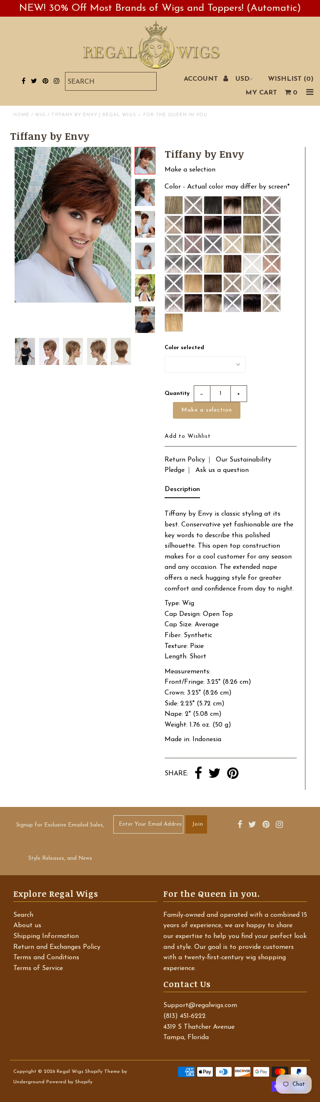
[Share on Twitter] (214, 774)
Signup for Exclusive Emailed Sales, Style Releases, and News (60, 841)
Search (23, 915)
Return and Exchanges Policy (56, 947)
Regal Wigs (70, 1071)
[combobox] (111, 81)
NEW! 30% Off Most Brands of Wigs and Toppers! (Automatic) (160, 8)
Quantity (177, 393)
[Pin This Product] (232, 774)
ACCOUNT (202, 79)
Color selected (184, 347)
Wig (40, 115)
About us (27, 925)
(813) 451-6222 (184, 1016)
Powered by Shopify (69, 1082)
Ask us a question (222, 470)
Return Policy (185, 460)
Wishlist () (290, 79)
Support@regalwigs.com (200, 1005)
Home (21, 115)
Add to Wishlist (188, 436)
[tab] (182, 491)
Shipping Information (46, 936)
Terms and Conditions (46, 957)
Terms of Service (38, 968)
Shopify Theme (102, 1071)
